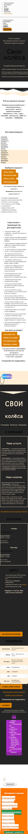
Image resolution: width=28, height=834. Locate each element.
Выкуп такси (14, 739)
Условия (6, 8)
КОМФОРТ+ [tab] (5, 141)
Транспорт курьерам (12, 746)
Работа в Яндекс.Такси (13, 728)
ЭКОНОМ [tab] (4, 137)
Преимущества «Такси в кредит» (14, 692)
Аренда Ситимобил (16, 734)
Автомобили (7, 5)
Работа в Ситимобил (12, 736)
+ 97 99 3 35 (6, 551)
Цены (5, 6)
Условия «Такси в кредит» (14, 695)
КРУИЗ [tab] (3, 149)
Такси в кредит (15, 742)
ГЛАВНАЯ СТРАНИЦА (12, 721)
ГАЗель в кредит (15, 744)
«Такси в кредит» (9, 3)
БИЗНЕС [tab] (4, 143)
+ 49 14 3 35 (6, 532)
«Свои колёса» (8, 13)
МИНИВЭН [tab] (4, 147)
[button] (14, 17)
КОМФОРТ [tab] (4, 139)
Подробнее (14, 511)
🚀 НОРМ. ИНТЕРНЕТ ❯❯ (15, 725)
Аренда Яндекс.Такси (12, 731)
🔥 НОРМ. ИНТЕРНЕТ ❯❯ (15, 749)
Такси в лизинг (15, 740)
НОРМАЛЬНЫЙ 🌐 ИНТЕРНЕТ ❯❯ (14, 832)
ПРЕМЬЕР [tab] (4, 145)
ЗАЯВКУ (25, 584)
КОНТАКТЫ (7, 11)
